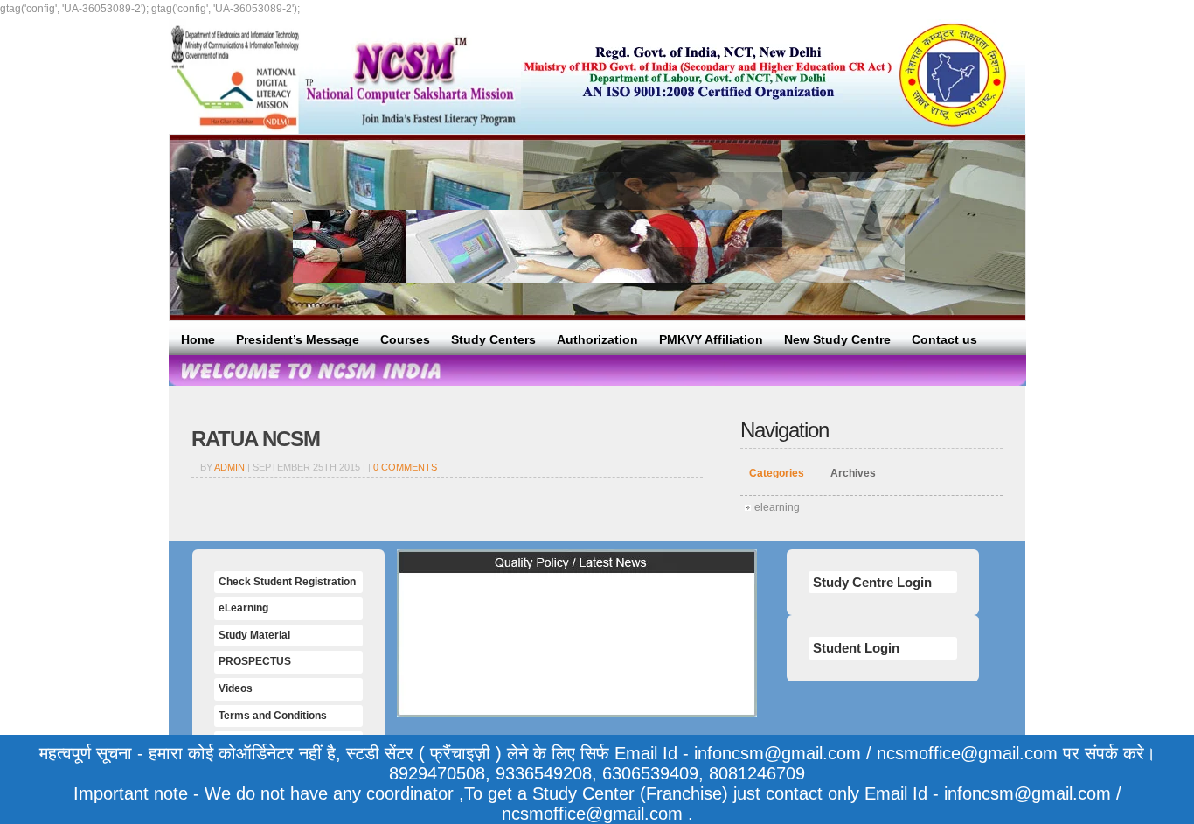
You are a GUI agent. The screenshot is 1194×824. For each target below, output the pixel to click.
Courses (405, 339)
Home (198, 339)
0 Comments (405, 467)
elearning (777, 507)
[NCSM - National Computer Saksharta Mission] (345, 76)
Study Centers (493, 339)
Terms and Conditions (273, 715)
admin (229, 467)
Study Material (254, 635)
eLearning (243, 608)
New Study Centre (837, 339)
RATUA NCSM (255, 438)
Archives (853, 473)
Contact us (944, 339)
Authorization (597, 339)
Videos (236, 688)
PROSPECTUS (255, 661)
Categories (776, 473)
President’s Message (297, 339)
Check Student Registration (287, 582)
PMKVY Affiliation (711, 339)
